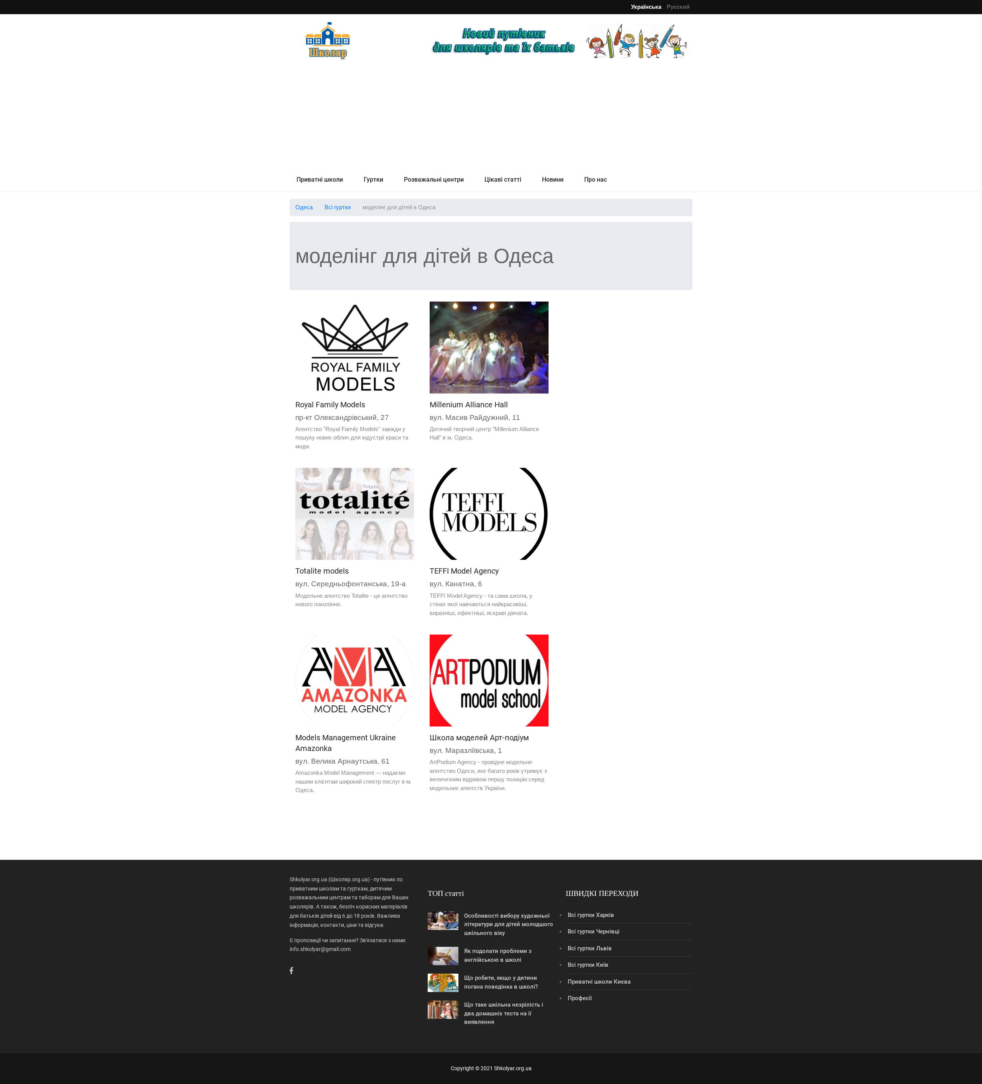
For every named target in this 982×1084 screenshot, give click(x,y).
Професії (580, 998)
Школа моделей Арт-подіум (479, 737)
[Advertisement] (491, 115)
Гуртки (373, 179)
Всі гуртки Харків (591, 915)
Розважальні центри (434, 179)
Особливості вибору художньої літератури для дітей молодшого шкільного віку (508, 924)
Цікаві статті (502, 179)
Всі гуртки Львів (590, 948)
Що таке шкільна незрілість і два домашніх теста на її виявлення (503, 1013)
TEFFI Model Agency (464, 571)
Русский (678, 6)
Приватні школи (320, 179)
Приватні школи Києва (599, 981)
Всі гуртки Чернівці (594, 931)
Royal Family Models (330, 404)
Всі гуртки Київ (588, 964)
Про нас (595, 179)
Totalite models (322, 571)
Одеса (304, 207)
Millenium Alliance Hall (469, 404)
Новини (552, 179)
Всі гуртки (338, 207)
